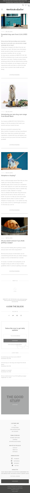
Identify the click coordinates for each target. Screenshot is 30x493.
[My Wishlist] (25, 5)
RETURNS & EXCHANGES (15, 441)
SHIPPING (15, 439)
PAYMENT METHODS (15, 437)
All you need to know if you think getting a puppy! (13, 376)
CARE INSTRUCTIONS (15, 429)
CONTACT (15, 447)
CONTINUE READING (14, 74)
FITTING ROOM (15, 427)
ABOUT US (15, 449)
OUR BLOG (15, 451)
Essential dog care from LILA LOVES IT (11, 357)
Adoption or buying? (8, 175)
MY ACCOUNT (15, 431)
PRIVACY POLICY (15, 489)
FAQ (15, 425)
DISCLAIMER (15, 491)
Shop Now (15, 404)
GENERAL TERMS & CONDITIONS (15, 488)
